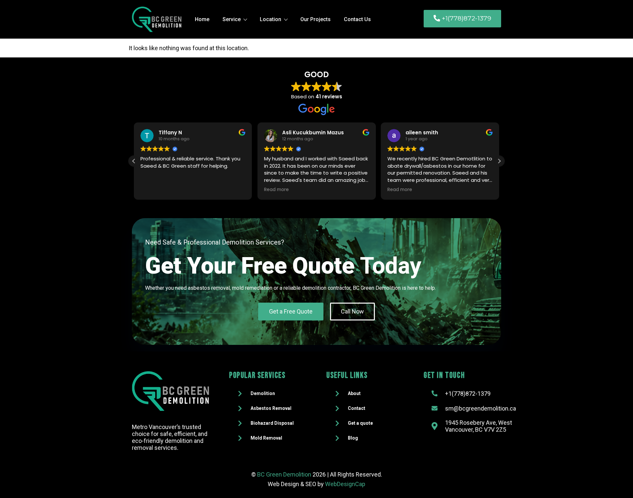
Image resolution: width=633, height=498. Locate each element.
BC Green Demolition (284, 474)
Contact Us (357, 19)
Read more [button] (276, 190)
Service (232, 19)
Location (270, 19)
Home (202, 19)
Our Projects (315, 19)
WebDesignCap (345, 484)
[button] (499, 161)
